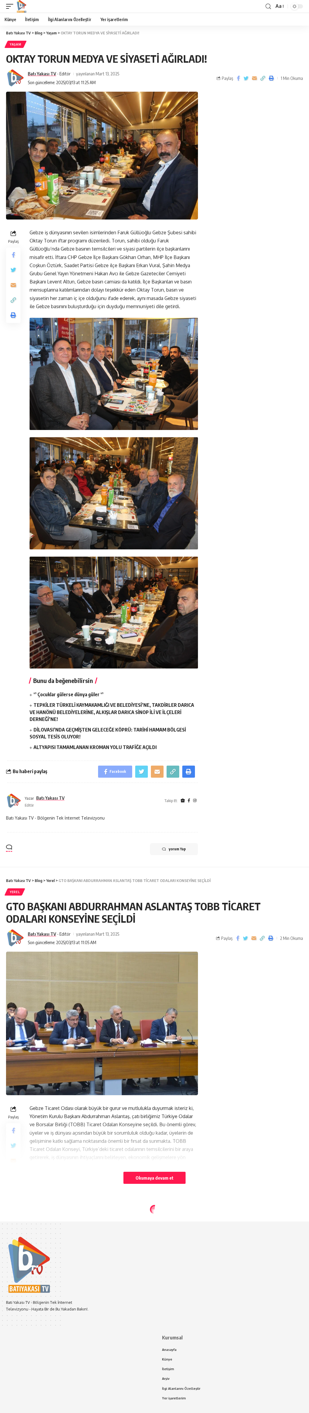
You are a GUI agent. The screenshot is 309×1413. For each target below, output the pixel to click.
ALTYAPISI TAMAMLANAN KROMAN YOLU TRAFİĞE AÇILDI (95, 747)
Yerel (15, 892)
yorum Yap (177, 849)
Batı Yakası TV (42, 73)
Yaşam (15, 44)
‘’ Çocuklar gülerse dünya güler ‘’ (68, 694)
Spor (15, 1221)
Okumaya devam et (154, 1178)
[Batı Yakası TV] (21, 6)
